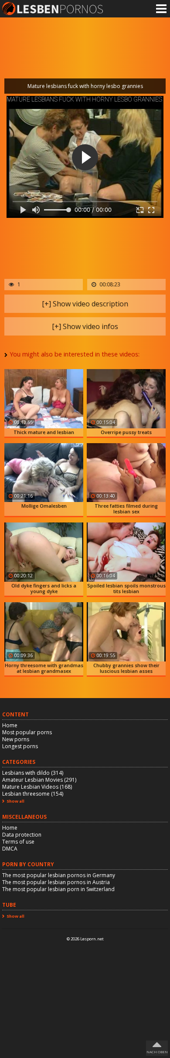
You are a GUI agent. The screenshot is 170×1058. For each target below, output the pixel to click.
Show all (15, 801)
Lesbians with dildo (32, 773)
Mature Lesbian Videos (37, 786)
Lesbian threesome (32, 793)
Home (9, 725)
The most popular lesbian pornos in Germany (58, 875)
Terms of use (18, 841)
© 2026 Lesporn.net (85, 939)
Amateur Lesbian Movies (39, 779)
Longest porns (20, 746)
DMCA (9, 848)
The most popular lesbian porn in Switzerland (58, 889)
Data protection (21, 834)
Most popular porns (27, 732)
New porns (15, 739)
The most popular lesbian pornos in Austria (56, 882)
